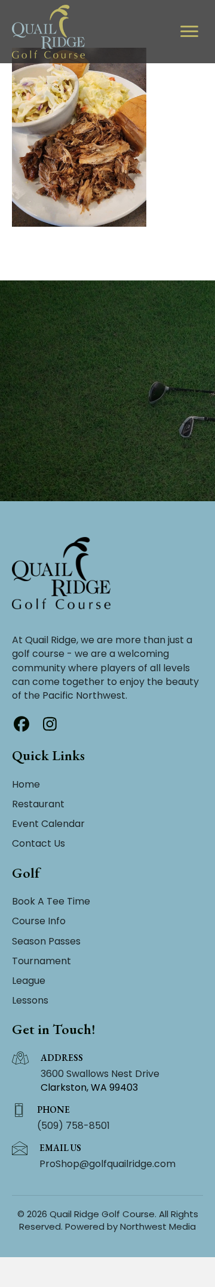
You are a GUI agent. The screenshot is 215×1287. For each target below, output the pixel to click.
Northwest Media (158, 1226)
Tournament (41, 961)
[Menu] (189, 31)
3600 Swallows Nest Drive (100, 1074)
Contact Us (38, 843)
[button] (21, 723)
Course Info (39, 921)
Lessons (30, 1000)
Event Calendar (48, 824)
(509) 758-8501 (73, 1125)
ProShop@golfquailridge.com (107, 1164)
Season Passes (46, 941)
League (28, 980)
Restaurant (38, 804)
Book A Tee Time (51, 901)
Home (26, 784)
